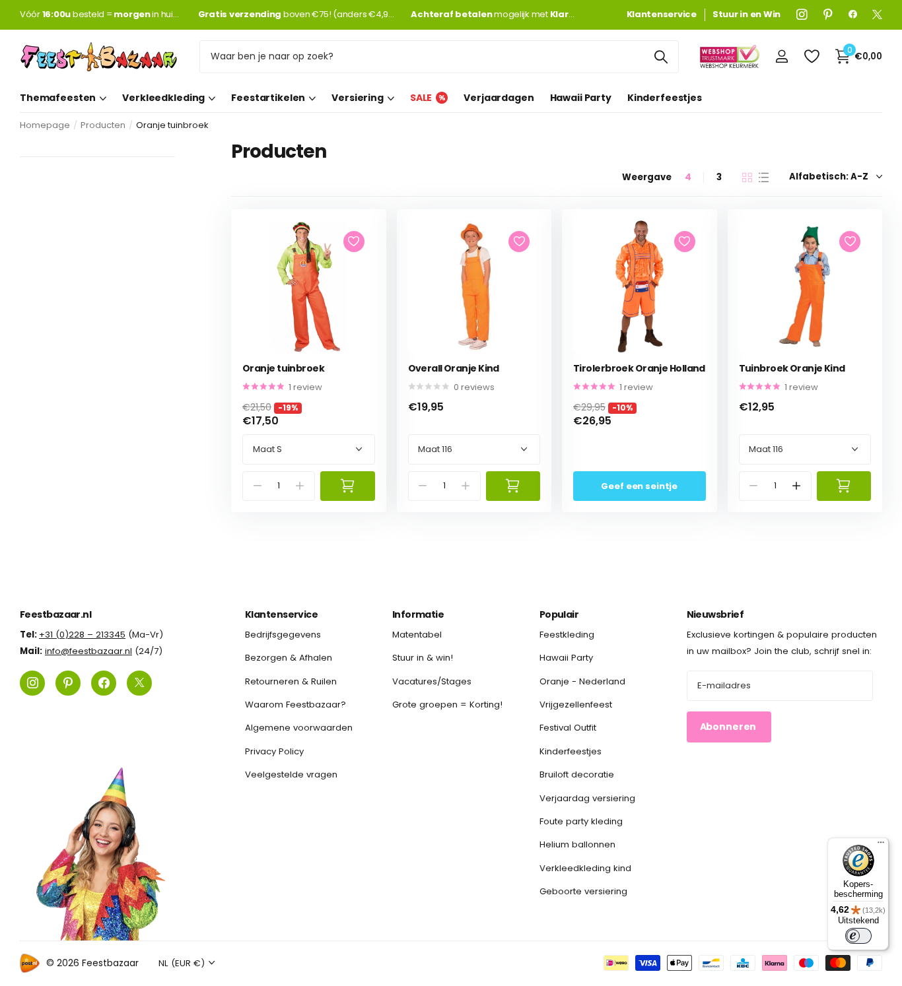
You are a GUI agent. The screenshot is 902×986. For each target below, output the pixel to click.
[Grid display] (747, 177)
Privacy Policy (274, 751)
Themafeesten (58, 97)
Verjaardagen (499, 97)
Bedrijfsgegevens (283, 634)
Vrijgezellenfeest (575, 704)
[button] (796, 486)
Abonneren (729, 726)
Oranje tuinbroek (283, 368)
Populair (559, 614)
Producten (103, 125)
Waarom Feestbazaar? (295, 704)
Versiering (357, 97)
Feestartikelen (268, 97)
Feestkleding (566, 634)
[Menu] (881, 845)
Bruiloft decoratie (576, 774)
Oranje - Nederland (582, 680)
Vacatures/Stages (431, 680)
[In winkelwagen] (347, 486)
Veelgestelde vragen (291, 774)
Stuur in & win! (422, 657)
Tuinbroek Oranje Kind (792, 368)
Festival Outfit (567, 727)
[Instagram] (802, 14)
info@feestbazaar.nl (88, 651)
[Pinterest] (828, 14)
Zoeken (660, 56)
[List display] (764, 177)
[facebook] (853, 14)
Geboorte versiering (583, 891)
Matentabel (417, 634)
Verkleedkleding (163, 97)
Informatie (418, 614)
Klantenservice (281, 614)
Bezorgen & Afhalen (288, 657)
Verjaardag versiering (587, 797)
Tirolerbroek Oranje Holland (639, 368)
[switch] (858, 936)
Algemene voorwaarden (299, 727)
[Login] (781, 56)
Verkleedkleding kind (585, 867)
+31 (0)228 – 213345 (82, 634)
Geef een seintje (639, 486)
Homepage (45, 125)
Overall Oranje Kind (453, 368)
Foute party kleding (581, 821)
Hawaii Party (580, 97)
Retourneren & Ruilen (291, 680)
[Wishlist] (811, 56)
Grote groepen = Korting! (447, 704)
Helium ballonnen (577, 844)
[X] (877, 14)
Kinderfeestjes (664, 97)
